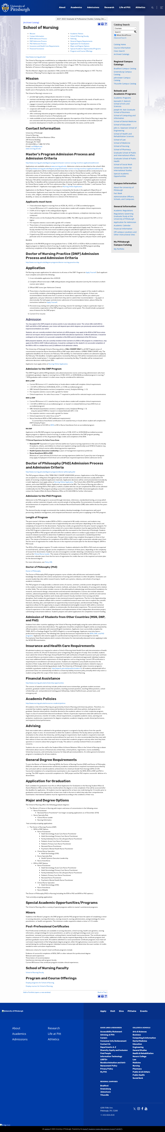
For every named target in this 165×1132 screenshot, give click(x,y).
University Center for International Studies (123, 168)
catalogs (47, 1129)
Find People (105, 1053)
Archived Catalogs (121, 54)
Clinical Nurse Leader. (42, 554)
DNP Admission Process (38, 41)
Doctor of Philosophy (33, 571)
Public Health (139, 1075)
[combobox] (81, 19)
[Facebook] (142, 1109)
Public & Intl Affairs (141, 1072)
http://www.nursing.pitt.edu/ (36, 57)
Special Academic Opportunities (121, 174)
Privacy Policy (106, 1069)
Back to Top (102, 992)
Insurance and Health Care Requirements (44, 46)
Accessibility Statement (111, 1032)
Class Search (119, 51)
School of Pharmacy (122, 149)
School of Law (120, 139)
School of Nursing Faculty (35, 972)
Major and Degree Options (79, 46)
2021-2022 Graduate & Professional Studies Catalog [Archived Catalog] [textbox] (82, 19)
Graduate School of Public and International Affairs (125, 154)
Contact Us (105, 1044)
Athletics (140, 7)
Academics (76, 7)
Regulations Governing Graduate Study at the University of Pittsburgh (124, 216)
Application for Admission (125, 222)
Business (137, 1035)
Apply (103, 1011)
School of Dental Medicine (125, 121)
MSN (52, 425)
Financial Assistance (37, 49)
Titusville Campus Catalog (125, 83)
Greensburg (105, 1089)
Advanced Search (120, 38)
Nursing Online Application (72, 186)
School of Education (122, 124)
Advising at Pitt (107, 1035)
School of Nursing (121, 146)
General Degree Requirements (81, 41)
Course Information (122, 48)
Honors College (139, 1056)
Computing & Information (144, 1038)
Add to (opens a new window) (37, 992)
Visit (112, 1011)
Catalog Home (120, 44)
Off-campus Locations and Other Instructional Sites (125, 233)
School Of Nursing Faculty (79, 36)
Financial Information (123, 228)
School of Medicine (122, 143)
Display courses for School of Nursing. (39, 986)
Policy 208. (48, 562)
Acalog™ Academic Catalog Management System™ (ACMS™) (102, 1129)
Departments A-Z (108, 1047)
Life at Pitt (124, 7)
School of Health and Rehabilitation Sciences (124, 135)
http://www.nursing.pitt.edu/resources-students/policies (45, 703)
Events (143, 1011)
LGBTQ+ (103, 1060)
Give (121, 1011)
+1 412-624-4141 (107, 1115)
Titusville (104, 1095)
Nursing (136, 1066)
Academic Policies (76, 33)
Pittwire (132, 1011)
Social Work (138, 1078)
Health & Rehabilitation (143, 1053)
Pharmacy (137, 1069)
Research (109, 7)
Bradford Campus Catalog (125, 68)
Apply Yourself (91, 272)
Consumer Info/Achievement (113, 1041)
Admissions (93, 7)
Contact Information (37, 36)
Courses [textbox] (118, 28)
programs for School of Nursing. (40, 983)
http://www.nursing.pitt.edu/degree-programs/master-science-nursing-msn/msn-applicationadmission (62, 163)
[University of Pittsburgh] (12, 1011)
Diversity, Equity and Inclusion (114, 1050)
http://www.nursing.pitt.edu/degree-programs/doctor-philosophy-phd (50, 472)
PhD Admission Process (38, 44)
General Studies (140, 1050)
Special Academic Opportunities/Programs (85, 49)
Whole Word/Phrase (124, 35)
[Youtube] (146, 1109)
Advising (73, 39)
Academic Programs (122, 98)
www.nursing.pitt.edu (33, 148)
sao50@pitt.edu (36, 146)
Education (137, 1044)
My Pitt (103, 1072)
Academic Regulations (123, 210)
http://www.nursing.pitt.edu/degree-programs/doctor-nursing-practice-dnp (52, 262)
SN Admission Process (39, 39)
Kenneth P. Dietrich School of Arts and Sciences (122, 104)
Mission (32, 33)
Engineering (138, 1047)
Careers (103, 1038)
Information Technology (111, 1056)
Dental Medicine (140, 1041)
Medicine (137, 1063)
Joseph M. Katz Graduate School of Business (124, 110)
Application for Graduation (79, 44)
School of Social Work (123, 164)
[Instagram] (138, 1109)
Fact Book (118, 193)
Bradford (104, 1086)
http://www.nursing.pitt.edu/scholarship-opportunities (45, 683)
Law (134, 1060)
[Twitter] (134, 1109)
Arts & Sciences (140, 1032)
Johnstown (105, 1092)
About (62, 7)
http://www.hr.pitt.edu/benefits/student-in (66, 668)
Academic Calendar (122, 225)
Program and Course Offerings (81, 51)
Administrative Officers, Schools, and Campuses (124, 197)
